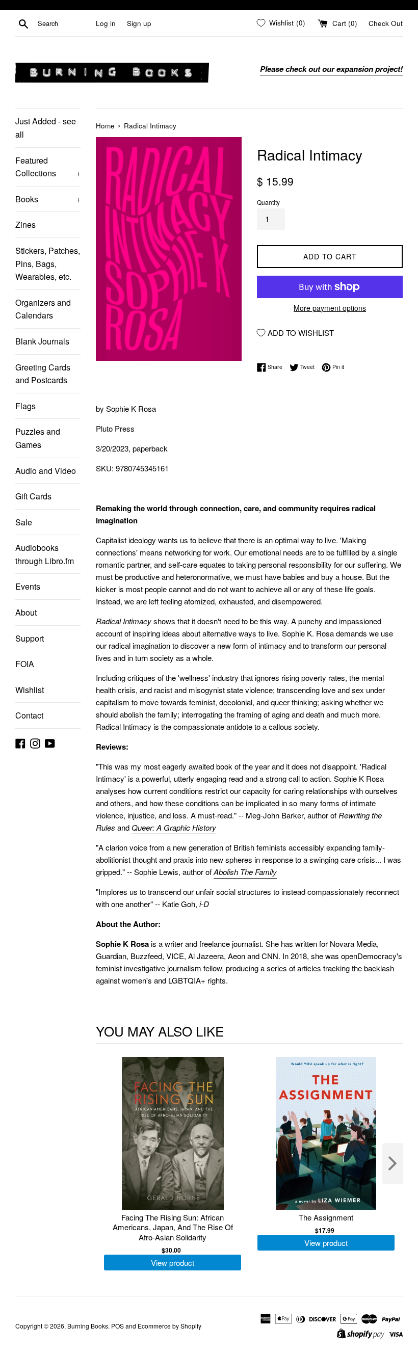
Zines (25, 224)
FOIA (24, 664)
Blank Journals (42, 341)
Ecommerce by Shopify (169, 1325)
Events (27, 586)
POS (117, 1325)
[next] (392, 1163)
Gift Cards (33, 496)
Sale (23, 522)
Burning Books (87, 1325)
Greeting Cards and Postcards (42, 373)
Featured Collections (48, 166)
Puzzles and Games (37, 438)
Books (48, 199)
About (26, 612)
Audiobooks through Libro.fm (44, 554)
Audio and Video (45, 470)
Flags (25, 406)
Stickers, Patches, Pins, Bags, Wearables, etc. (47, 263)
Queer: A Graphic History (174, 827)
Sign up (139, 23)
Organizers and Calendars (43, 309)
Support (29, 638)
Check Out (386, 23)
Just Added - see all (45, 127)
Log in (106, 23)
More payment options (330, 308)
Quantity (268, 202)
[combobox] (65, 23)
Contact (29, 715)
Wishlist (29, 690)
